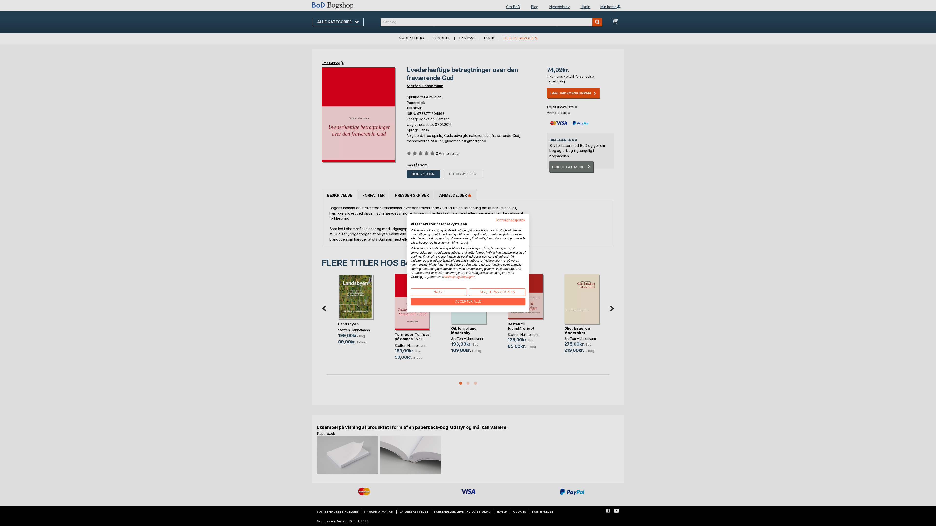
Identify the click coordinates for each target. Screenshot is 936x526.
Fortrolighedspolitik (510, 220)
